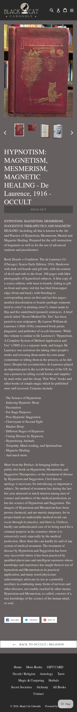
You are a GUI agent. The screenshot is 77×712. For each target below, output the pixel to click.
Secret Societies (21, 687)
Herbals (54, 680)
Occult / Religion (24, 674)
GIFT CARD (55, 667)
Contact (38, 693)
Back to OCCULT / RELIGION (41, 644)
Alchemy (42, 687)
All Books (59, 687)
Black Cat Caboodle (30, 706)
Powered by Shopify (56, 706)
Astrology (46, 674)
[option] (19, 130)
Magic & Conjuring (31, 680)
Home (18, 667)
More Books (34, 667)
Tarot (61, 674)
